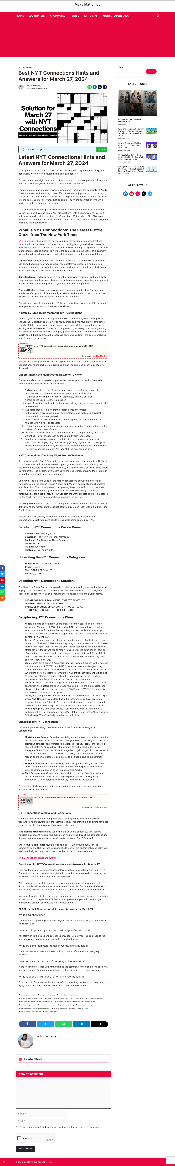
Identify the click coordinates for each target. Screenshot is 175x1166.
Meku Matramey (87, 4)
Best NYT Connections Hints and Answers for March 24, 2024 (63, 797)
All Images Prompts (127, 113)
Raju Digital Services (99, 356)
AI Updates (57, 15)
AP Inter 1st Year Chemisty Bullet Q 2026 (129, 120)
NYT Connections (25, 67)
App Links (90, 15)
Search (122, 67)
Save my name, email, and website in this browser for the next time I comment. (59, 1127)
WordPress (37, 15)
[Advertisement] (87, 39)
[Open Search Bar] (158, 16)
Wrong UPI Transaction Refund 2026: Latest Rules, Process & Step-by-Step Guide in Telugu (131, 169)
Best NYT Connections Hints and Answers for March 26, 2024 (63, 346)
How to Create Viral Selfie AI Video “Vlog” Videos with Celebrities (130, 145)
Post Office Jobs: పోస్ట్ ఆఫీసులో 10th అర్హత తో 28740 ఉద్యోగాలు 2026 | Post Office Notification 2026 (131, 132)
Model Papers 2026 (116, 15)
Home (20, 15)
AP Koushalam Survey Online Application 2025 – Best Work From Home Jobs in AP (130, 157)
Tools (74, 15)
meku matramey (34, 86)
